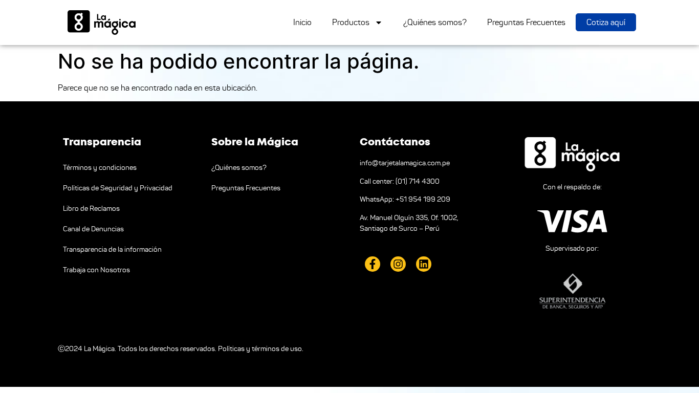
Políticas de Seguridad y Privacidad (117, 188)
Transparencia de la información (112, 249)
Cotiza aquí (605, 22)
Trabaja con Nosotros (96, 270)
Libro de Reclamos (91, 208)
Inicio (302, 22)
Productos (350, 22)
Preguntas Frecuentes (526, 22)
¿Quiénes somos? (435, 22)
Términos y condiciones (100, 167)
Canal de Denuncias (93, 229)
